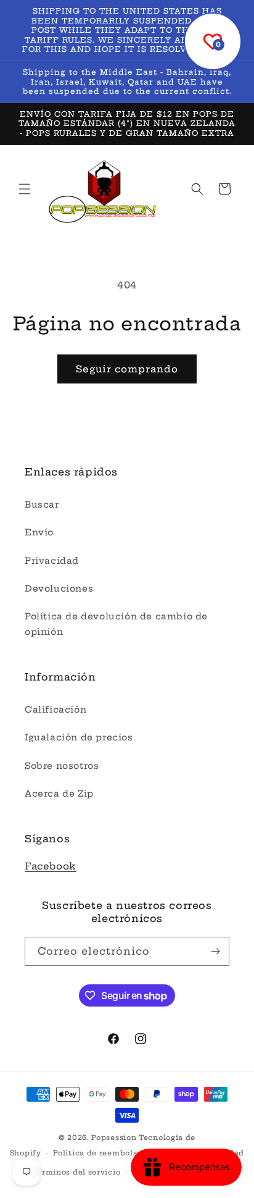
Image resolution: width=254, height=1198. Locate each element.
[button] (24, 189)
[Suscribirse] (215, 951)
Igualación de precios (79, 737)
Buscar (42, 504)
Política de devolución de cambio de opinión (116, 624)
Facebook (50, 866)
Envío (39, 532)
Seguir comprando (127, 369)
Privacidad (52, 560)
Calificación (55, 709)
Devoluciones (59, 588)
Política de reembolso (97, 1153)
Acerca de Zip (59, 793)
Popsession (113, 1137)
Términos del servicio (77, 1172)
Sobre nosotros (62, 765)
